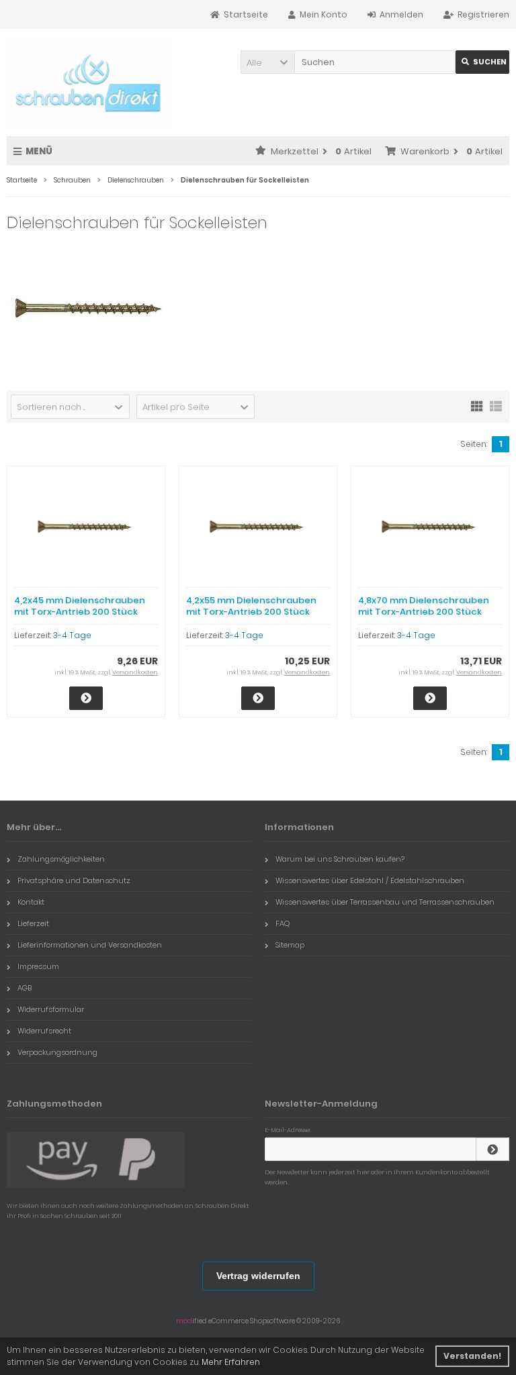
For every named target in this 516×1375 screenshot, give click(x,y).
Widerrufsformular (50, 1009)
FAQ (282, 923)
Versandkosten (135, 672)
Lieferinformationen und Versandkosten (89, 944)
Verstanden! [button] (472, 1356)
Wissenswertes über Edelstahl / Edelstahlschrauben (369, 880)
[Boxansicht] (477, 405)
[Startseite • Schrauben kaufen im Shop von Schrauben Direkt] (88, 83)
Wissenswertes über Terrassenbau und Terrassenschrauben (384, 902)
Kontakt (30, 902)
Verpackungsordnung (57, 1052)
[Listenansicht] (495, 405)
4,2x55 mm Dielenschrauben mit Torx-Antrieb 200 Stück (251, 606)
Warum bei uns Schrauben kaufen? (339, 859)
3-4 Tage (72, 635)
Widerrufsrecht (44, 1030)
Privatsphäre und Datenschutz (73, 880)
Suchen (482, 62)
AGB (24, 987)
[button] (267, 62)
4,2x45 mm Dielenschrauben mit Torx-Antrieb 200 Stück (79, 606)
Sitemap (289, 944)
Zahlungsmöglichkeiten (61, 859)
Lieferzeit (33, 923)
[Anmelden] (492, 1149)
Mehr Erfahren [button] (231, 1362)
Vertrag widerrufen (258, 1275)
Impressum (38, 966)
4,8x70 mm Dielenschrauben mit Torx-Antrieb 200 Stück (423, 606)
